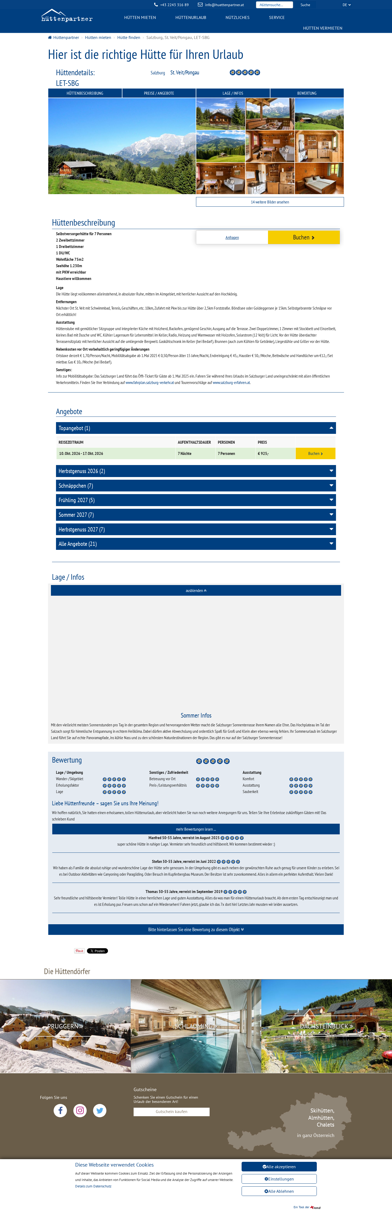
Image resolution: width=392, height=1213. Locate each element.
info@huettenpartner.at (224, 4)
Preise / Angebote (159, 93)
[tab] (196, 590)
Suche (305, 4)
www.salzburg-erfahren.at (231, 382)
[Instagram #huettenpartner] (80, 1110)
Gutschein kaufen (171, 1111)
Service (277, 17)
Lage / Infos (233, 93)
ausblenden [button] (195, 590)
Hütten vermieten (322, 28)
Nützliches (238, 17)
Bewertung (307, 93)
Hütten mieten (140, 17)
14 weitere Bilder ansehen (270, 202)
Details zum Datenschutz (93, 1186)
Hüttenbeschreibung (85, 93)
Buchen (301, 237)
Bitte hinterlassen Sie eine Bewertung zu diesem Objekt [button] (194, 929)
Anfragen (232, 237)
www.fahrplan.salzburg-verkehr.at (150, 382)
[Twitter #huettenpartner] (99, 1110)
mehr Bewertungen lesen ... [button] (196, 829)
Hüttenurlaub (190, 17)
